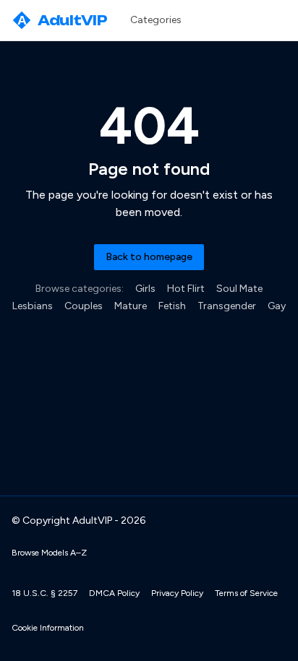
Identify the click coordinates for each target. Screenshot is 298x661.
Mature (130, 306)
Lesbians (32, 306)
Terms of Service (246, 593)
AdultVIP (62, 20)
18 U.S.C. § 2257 (44, 593)
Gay (277, 306)
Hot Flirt (186, 288)
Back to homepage (149, 257)
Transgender (226, 306)
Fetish (172, 306)
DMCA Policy (114, 593)
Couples (83, 306)
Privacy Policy (177, 593)
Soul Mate (239, 288)
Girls (145, 288)
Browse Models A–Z (49, 553)
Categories (156, 20)
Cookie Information (48, 628)
